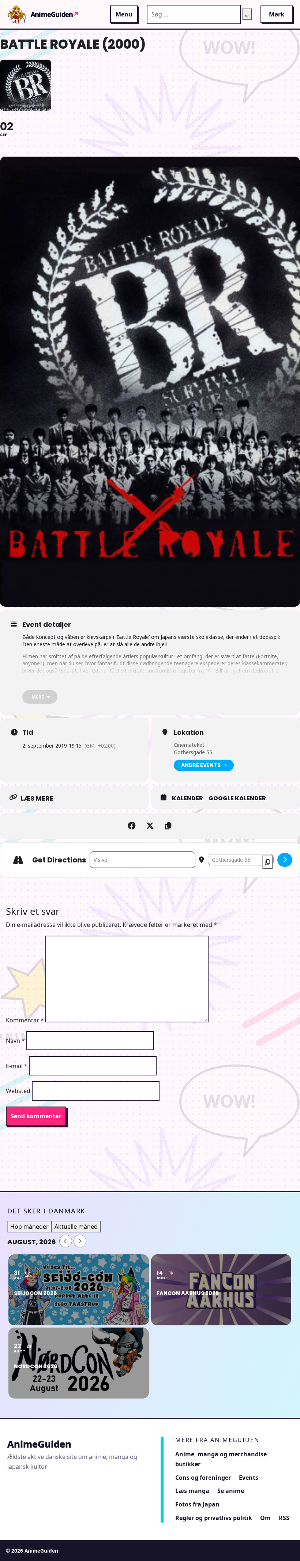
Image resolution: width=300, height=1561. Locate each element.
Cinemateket (189, 744)
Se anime (230, 1491)
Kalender (187, 798)
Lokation (189, 732)
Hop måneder (29, 1227)
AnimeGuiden (55, 14)
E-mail (16, 1066)
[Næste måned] (80, 1241)
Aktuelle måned (76, 1227)
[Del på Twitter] (150, 826)
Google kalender (237, 798)
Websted (18, 1091)
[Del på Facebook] (132, 826)
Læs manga (192, 1491)
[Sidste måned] (65, 1241)
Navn (15, 1041)
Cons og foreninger (203, 1478)
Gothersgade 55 (193, 752)
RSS (284, 1518)
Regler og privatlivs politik (213, 1518)
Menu (124, 14)
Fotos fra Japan (197, 1504)
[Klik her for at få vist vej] (284, 860)
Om (265, 1518)
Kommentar (25, 1020)
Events (248, 1478)
